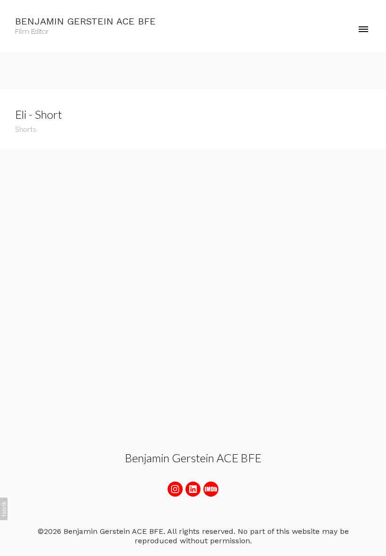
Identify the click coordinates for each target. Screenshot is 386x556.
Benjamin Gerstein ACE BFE (193, 458)
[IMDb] (210, 489)
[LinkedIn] (193, 489)
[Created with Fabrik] (4, 509)
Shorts (25, 128)
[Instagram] (175, 489)
